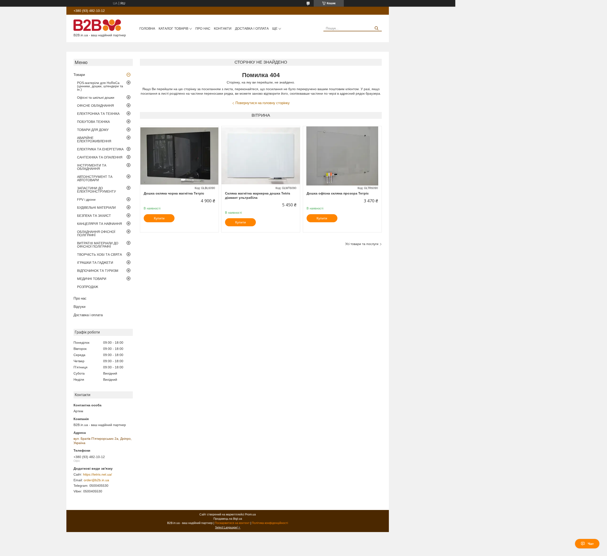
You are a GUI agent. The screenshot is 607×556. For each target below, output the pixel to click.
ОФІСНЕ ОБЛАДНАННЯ (95, 105)
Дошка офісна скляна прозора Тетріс (338, 193)
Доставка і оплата (252, 28)
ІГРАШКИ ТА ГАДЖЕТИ (95, 262)
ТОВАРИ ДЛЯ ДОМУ (93, 130)
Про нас (202, 28)
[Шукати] (376, 28)
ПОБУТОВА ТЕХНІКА (93, 122)
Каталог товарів (173, 28)
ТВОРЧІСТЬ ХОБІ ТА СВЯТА (99, 254)
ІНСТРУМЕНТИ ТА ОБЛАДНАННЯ (91, 167)
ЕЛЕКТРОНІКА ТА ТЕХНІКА (98, 114)
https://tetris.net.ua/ (97, 474)
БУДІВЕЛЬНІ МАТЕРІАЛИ (96, 207)
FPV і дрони (86, 199)
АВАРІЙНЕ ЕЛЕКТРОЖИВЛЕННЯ (94, 139)
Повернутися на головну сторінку (262, 103)
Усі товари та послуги (361, 244)
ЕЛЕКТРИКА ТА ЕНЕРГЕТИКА (100, 149)
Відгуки (79, 307)
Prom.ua (250, 514)
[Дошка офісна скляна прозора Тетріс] (342, 155)
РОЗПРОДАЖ (87, 287)
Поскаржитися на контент (232, 523)
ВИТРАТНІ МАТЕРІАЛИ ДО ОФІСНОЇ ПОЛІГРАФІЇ (97, 244)
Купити (159, 218)
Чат (591, 544)
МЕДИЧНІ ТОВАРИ (91, 279)
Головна (147, 28)
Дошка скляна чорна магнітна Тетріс (174, 193)
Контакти (222, 28)
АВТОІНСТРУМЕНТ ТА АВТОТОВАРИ (94, 178)
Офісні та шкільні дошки (95, 97)
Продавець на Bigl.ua (227, 518)
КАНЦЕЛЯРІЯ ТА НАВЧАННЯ (99, 224)
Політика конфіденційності (270, 523)
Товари (79, 75)
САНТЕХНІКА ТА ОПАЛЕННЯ (99, 157)
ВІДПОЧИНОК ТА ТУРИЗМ (97, 271)
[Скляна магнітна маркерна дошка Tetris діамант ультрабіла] (260, 155)
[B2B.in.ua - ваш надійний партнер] (97, 25)
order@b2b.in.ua (96, 480)
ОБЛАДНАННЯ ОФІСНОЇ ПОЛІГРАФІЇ (96, 233)
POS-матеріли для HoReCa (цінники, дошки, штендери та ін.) (100, 86)
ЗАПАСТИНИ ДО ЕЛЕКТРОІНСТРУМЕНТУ (96, 189)
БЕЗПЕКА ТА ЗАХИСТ (94, 216)
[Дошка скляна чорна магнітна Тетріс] (179, 155)
